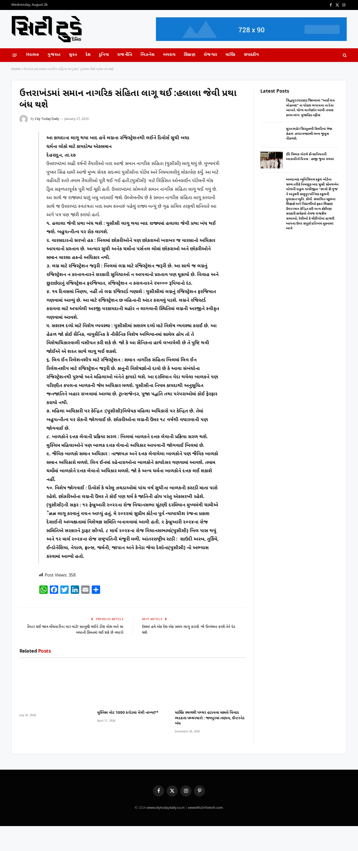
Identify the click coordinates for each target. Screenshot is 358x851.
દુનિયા (104, 55)
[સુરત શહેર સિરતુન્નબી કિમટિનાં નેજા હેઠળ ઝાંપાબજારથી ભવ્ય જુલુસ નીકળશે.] (271, 134)
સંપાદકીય (251, 55)
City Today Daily (47, 119)
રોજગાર (210, 55)
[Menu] (15, 55)
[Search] (344, 55)
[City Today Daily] (46, 29)
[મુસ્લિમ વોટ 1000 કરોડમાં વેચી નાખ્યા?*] (132, 684)
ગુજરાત (53, 55)
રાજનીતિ (124, 55)
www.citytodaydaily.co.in (166, 808)
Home (32, 55)
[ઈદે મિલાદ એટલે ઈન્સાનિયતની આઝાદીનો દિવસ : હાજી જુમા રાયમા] (271, 160)
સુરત (73, 55)
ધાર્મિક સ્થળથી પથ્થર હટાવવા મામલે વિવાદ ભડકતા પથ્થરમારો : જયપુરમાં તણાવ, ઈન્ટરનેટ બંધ (209, 718)
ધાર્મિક (230, 55)
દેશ (88, 55)
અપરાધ (169, 55)
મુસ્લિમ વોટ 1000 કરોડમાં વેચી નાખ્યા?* (127, 712)
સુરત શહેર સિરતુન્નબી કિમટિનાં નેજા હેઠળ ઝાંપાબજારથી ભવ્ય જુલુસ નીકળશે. (309, 134)
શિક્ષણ (189, 55)
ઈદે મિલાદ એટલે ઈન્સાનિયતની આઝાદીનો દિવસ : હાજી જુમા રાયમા (310, 157)
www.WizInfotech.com (205, 808)
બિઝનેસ (147, 55)
